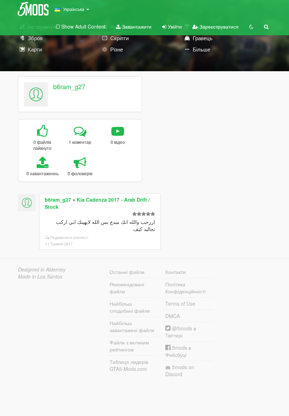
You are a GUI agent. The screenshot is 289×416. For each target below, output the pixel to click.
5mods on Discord (179, 370)
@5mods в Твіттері (180, 332)
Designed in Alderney (42, 269)
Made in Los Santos (40, 276)
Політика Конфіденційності (185, 288)
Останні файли (127, 271)
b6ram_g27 (69, 86)
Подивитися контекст (69, 237)
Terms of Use (180, 303)
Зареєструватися (218, 26)
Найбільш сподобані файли (130, 307)
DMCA (172, 315)
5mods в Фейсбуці (178, 351)
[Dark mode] (251, 26)
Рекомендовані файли (127, 288)
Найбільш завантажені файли (132, 326)
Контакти (175, 271)
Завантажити (136, 26)
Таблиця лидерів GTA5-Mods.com (129, 365)
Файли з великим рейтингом (129, 346)
